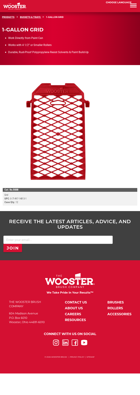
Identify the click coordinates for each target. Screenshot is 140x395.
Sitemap (90, 357)
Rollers (115, 308)
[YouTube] (84, 344)
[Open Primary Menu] (105, 6)
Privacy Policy (77, 357)
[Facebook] (75, 344)
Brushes (115, 302)
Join (13, 248)
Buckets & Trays (30, 17)
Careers (73, 314)
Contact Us (76, 302)
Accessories (119, 314)
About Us (74, 308)
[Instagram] (56, 344)
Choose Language (118, 2)
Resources (75, 320)
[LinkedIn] (65, 344)
